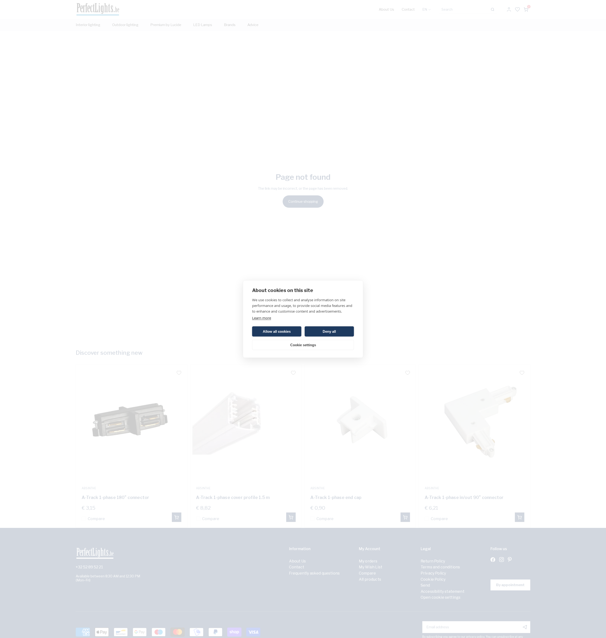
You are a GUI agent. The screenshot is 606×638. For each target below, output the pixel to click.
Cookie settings (303, 345)
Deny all (329, 331)
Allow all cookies (277, 331)
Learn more (261, 317)
